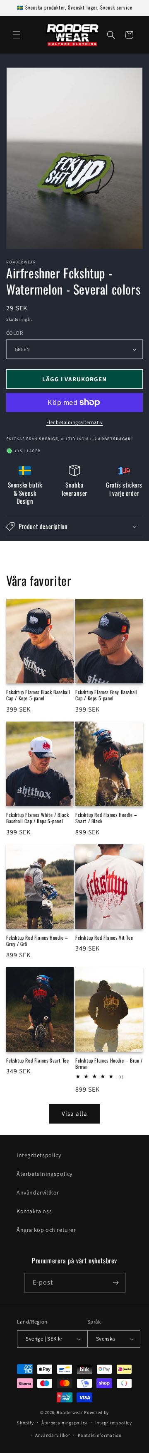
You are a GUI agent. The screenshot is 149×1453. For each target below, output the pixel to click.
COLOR (14, 332)
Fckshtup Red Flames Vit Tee (104, 937)
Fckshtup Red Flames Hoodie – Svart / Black (106, 818)
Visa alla (74, 1113)
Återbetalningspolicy (44, 1174)
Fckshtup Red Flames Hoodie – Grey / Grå (37, 940)
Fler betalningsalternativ (74, 422)
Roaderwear (70, 1412)
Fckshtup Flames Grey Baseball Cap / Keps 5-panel (106, 695)
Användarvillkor (38, 1192)
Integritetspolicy (39, 1155)
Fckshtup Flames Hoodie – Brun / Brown (109, 1063)
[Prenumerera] (116, 1282)
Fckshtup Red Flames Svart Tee (37, 1060)
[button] (16, 35)
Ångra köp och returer (46, 1230)
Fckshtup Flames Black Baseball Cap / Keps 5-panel (38, 695)
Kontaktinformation (100, 1435)
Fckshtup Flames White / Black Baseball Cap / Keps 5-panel (37, 818)
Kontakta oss (34, 1211)
